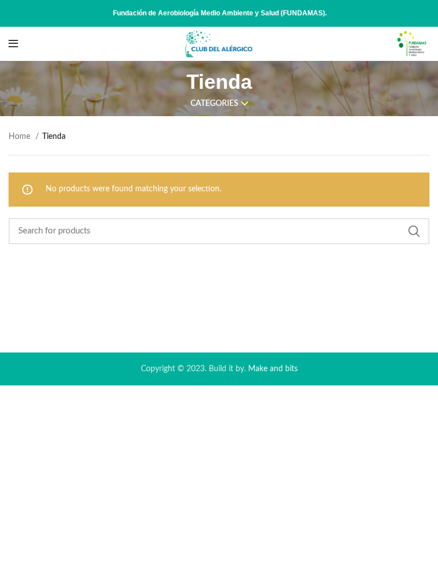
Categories (214, 104)
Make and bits (273, 369)
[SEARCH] (414, 231)
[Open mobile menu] (13, 43)
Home (21, 137)
